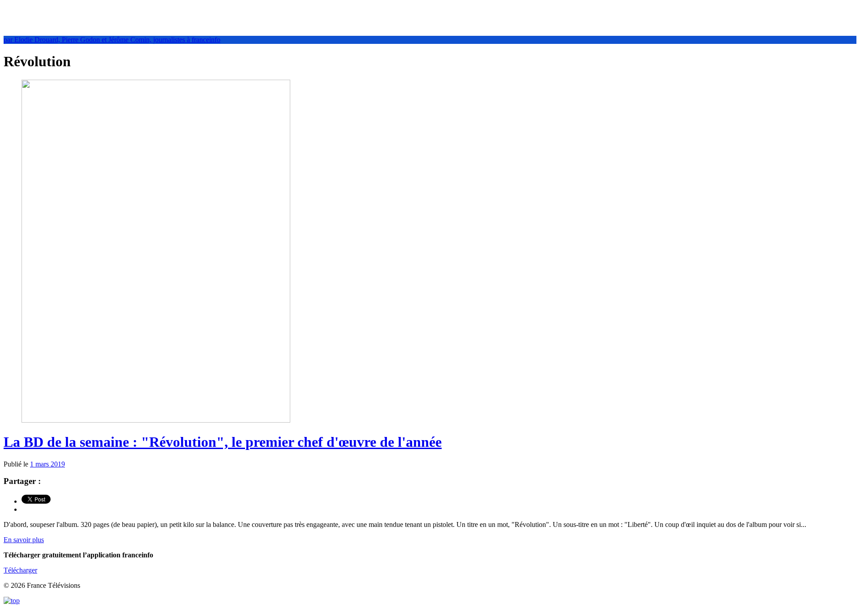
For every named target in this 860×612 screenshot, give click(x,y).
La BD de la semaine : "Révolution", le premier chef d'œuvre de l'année (223, 442)
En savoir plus (24, 540)
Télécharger (20, 570)
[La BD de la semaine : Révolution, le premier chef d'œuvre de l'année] (156, 420)
